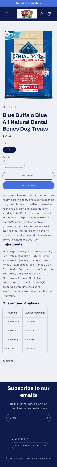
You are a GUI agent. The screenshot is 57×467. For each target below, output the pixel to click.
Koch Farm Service (23, 458)
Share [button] (9, 361)
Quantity (7, 157)
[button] (6, 14)
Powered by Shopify (41, 458)
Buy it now (28, 185)
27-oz (9, 149)
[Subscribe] (47, 418)
